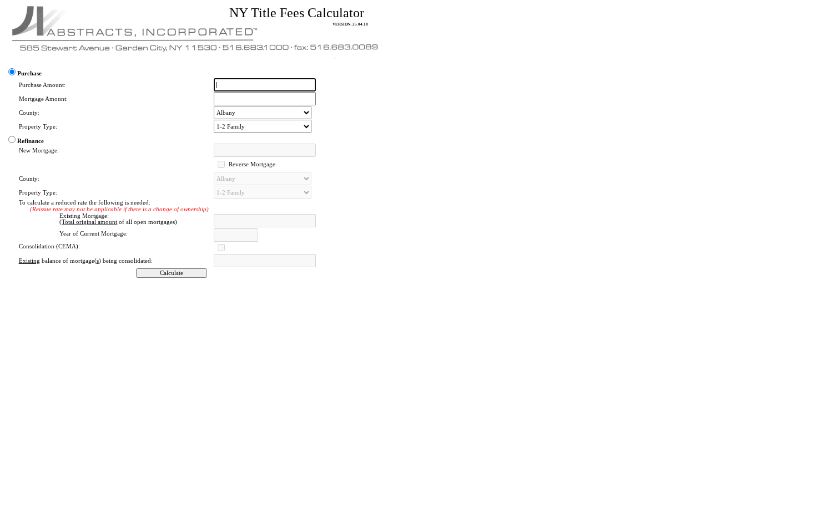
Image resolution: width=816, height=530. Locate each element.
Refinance (30, 141)
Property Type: (38, 127)
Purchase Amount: (42, 85)
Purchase (29, 73)
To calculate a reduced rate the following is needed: (84, 203)
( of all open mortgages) (118, 222)
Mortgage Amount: (43, 99)
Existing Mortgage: (84, 216)
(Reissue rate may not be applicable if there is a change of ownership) (119, 209)
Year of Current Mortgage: (93, 234)
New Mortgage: (39, 150)
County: (29, 113)
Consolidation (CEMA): (49, 246)
